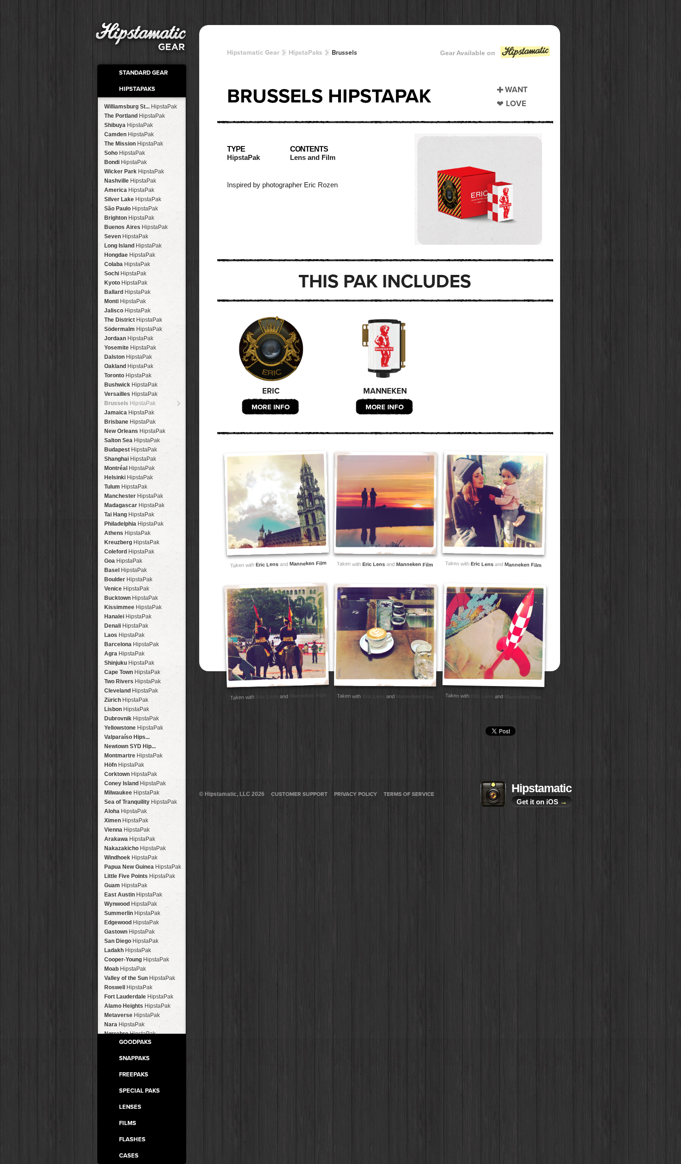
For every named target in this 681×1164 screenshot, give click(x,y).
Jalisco (127, 310)
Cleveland (131, 690)
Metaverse (132, 1015)
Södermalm (133, 329)
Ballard (127, 292)
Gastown (129, 932)
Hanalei (127, 616)
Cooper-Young (136, 959)
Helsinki (128, 477)
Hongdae (129, 255)
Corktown (130, 774)
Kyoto (125, 283)
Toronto (127, 375)
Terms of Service (409, 794)
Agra (124, 653)
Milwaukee (131, 792)
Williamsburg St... (140, 106)
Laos (124, 635)
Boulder (128, 579)
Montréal (129, 468)
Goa (123, 561)
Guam (125, 885)
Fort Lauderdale (138, 996)
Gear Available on (467, 53)
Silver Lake (132, 199)
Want (516, 90)
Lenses (130, 1107)
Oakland (128, 366)
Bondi (125, 162)
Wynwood (130, 904)
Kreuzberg (131, 542)
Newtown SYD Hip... (130, 746)
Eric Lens (266, 564)
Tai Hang (129, 514)
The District (133, 320)
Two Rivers (132, 681)
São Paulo (131, 208)
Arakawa (129, 839)
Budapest (130, 449)
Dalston (128, 357)
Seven (126, 236)
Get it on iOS (542, 802)
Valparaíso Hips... (127, 737)
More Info (271, 407)
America (129, 190)
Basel (125, 570)
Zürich (126, 700)
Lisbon (126, 709)
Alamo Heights (137, 1006)
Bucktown (131, 598)
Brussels (130, 403)
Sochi (125, 273)
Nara (124, 1024)
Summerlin (132, 913)
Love (516, 103)
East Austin (133, 894)
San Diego (131, 941)
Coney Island (135, 783)
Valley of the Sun (139, 978)
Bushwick (131, 385)
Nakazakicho (135, 848)
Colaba (127, 264)
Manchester (133, 496)
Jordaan (128, 338)
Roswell (128, 987)
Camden (129, 134)
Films (127, 1123)
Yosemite (130, 347)
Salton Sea (132, 440)
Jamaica (129, 412)
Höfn (124, 765)
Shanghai (130, 459)
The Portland (134, 116)
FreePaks (133, 1074)
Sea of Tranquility (140, 802)
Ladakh (127, 950)
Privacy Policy (355, 794)
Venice (126, 588)
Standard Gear (143, 72)
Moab (125, 969)
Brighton (129, 218)
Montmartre (133, 755)
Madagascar (134, 505)
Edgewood (131, 922)
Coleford (129, 551)
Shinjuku (129, 663)
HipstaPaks (137, 89)
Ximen (126, 820)
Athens (127, 533)
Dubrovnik (131, 718)
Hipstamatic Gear (253, 53)
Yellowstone (133, 728)
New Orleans (134, 431)
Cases (129, 1155)
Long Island (133, 245)
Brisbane (130, 422)
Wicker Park (134, 171)
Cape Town (132, 672)
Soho (124, 153)
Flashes (132, 1139)
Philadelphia (134, 524)
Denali (126, 626)
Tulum (125, 486)
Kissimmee (133, 607)
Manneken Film (307, 563)
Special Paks (139, 1090)
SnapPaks (134, 1058)
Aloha (125, 811)
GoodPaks (135, 1042)
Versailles (131, 394)
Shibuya (128, 125)
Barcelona (131, 644)
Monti (125, 301)
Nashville (130, 181)
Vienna (127, 830)
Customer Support (299, 794)
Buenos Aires (136, 227)
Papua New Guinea (142, 867)
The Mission (133, 143)
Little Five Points (139, 876)
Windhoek (131, 857)
